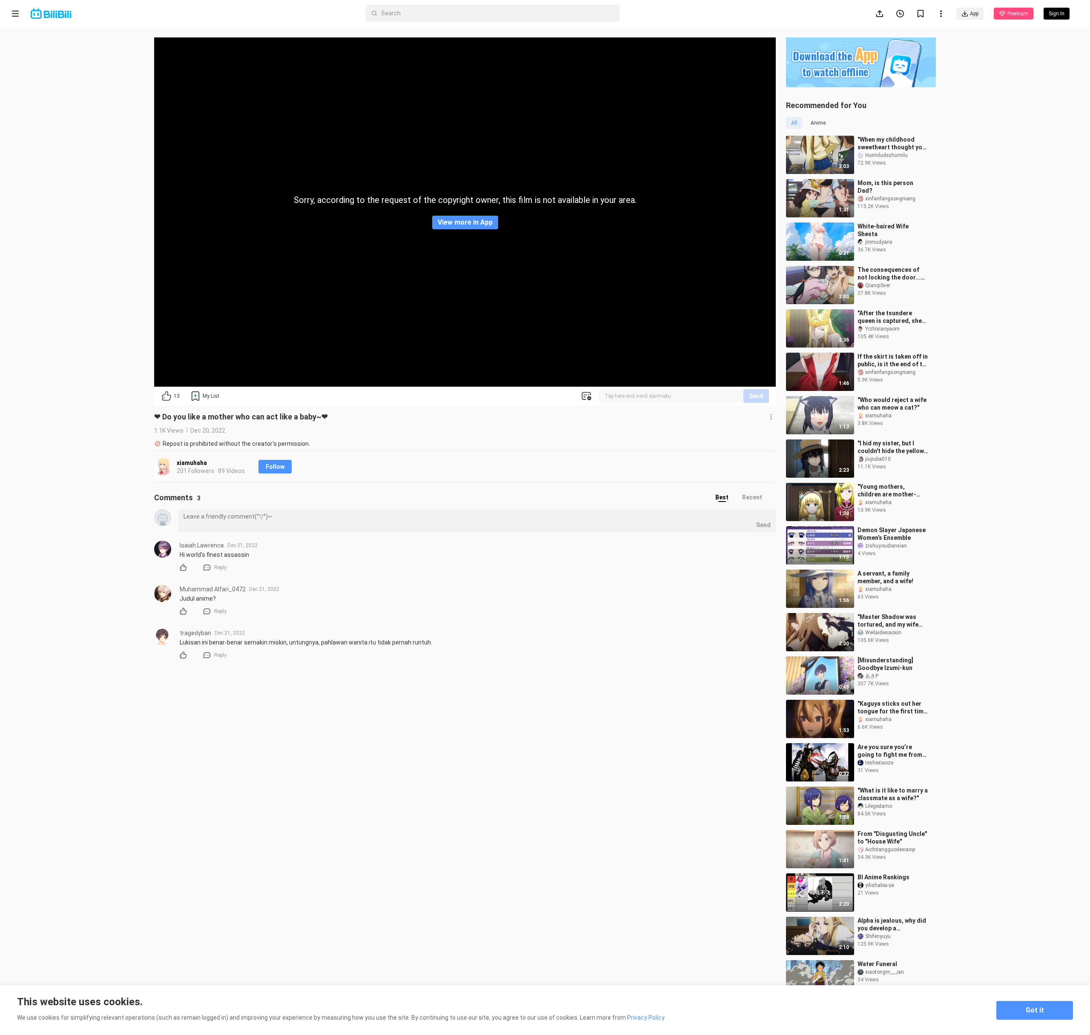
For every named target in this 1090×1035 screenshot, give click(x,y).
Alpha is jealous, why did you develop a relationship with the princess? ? (892, 924)
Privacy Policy (646, 1017)
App (974, 14)
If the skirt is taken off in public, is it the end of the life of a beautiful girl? (893, 360)
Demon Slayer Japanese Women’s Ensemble (892, 534)
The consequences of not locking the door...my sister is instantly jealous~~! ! (893, 273)
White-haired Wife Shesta (883, 230)
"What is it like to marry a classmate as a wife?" (893, 794)
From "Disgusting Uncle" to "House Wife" (892, 837)
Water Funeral (877, 964)
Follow (275, 466)
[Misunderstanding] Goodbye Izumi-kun (885, 664)
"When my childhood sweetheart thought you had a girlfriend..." (892, 143)
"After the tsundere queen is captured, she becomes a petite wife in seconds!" (892, 317)
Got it (1035, 1010)
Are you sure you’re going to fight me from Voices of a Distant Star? (893, 751)
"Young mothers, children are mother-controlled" (887, 490)
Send (756, 396)
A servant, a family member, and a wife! (885, 577)
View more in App (465, 222)
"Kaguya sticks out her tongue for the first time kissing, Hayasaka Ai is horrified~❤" (892, 707)
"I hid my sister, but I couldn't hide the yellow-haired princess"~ (892, 447)
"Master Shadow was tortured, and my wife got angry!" (888, 620)
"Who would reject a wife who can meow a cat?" (892, 403)
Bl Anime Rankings (883, 877)
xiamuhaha (192, 462)
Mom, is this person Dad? (885, 187)
